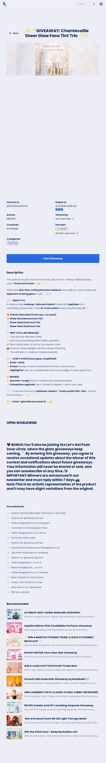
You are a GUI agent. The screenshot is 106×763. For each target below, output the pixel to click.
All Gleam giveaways (65, 233)
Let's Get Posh (63, 218)
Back (15, 33)
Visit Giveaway (53, 258)
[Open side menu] (101, 4)
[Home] (5, 4)
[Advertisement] (53, 20)
